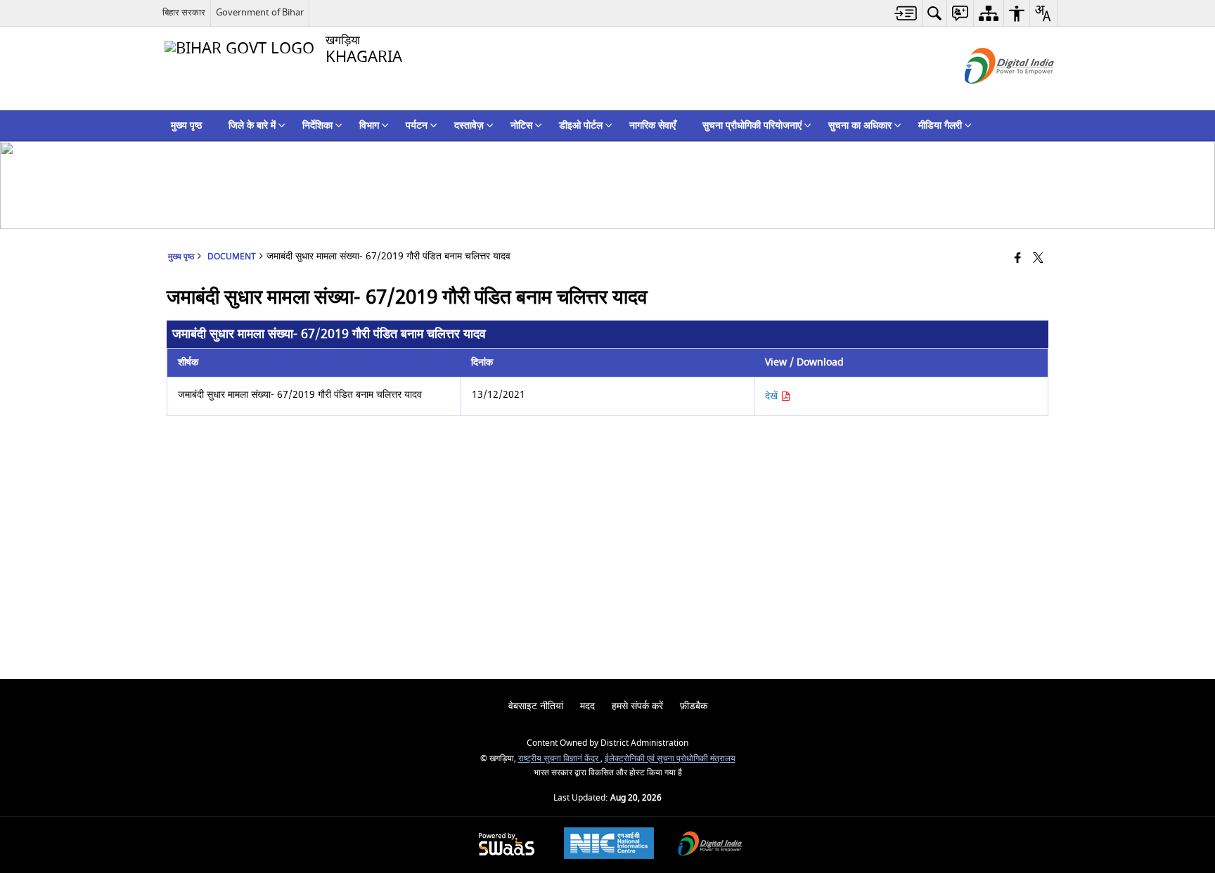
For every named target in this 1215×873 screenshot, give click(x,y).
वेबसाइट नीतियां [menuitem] (535, 706)
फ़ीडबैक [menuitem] (693, 706)
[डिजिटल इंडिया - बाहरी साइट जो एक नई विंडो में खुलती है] (992, 96)
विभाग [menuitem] (369, 125)
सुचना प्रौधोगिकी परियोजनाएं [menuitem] (752, 125)
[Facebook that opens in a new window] (1018, 259)
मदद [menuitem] (587, 706)
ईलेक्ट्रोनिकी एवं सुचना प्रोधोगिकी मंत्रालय (670, 759)
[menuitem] (905, 13)
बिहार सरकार (183, 12)
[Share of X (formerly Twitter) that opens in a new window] (1038, 259)
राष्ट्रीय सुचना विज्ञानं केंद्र (559, 759)
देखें (772, 396)
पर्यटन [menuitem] (417, 125)
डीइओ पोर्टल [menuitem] (581, 125)
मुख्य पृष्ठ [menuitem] (186, 125)
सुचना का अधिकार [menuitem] (860, 125)
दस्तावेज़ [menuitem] (469, 125)
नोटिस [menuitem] (521, 125)
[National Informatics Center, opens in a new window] (608, 845)
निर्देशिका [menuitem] (317, 125)
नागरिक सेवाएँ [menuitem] (652, 125)
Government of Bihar (260, 12)
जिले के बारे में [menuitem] (252, 125)
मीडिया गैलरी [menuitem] (940, 125)
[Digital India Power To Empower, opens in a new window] (710, 845)
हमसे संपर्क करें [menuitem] (637, 706)
